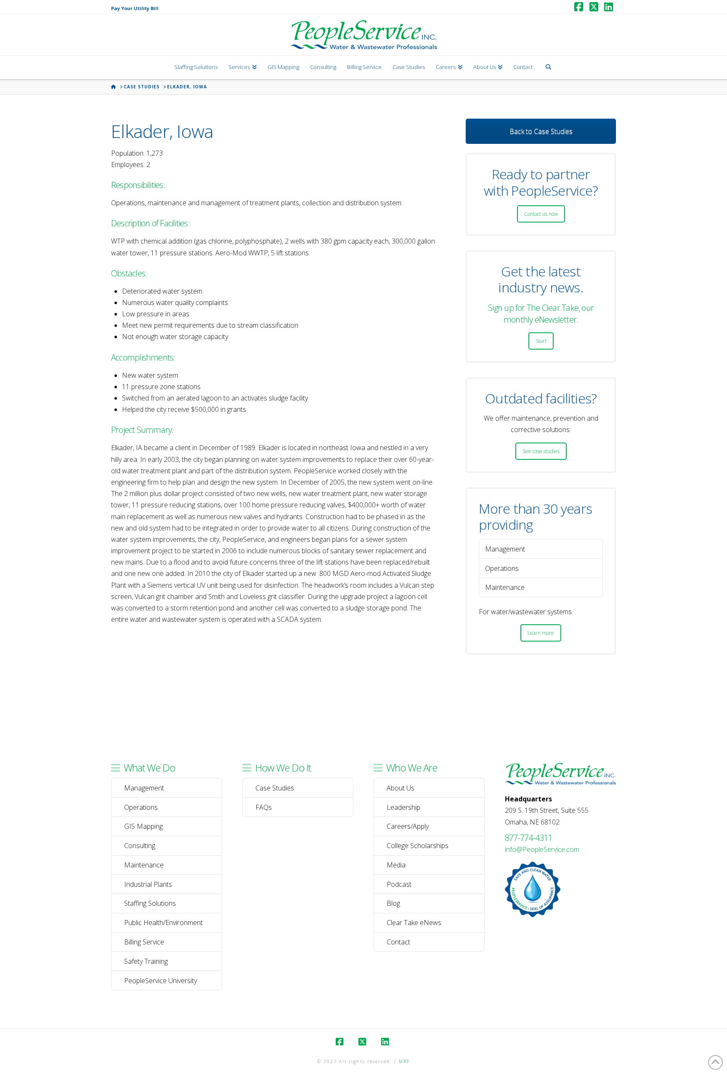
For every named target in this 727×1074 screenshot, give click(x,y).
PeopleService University (160, 980)
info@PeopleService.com (542, 849)
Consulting (139, 845)
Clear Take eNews (414, 922)
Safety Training (146, 961)
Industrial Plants (148, 884)
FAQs (263, 807)
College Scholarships (417, 845)
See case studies (541, 451)
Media (396, 865)
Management (144, 788)
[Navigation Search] (548, 67)
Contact (398, 942)
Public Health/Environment (163, 922)
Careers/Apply (408, 826)
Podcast (399, 884)
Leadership (403, 807)
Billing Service (144, 942)
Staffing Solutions (150, 903)
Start (541, 341)
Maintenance (144, 865)
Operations (141, 807)
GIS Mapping (143, 826)
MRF (404, 1061)
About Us (400, 788)
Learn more (541, 632)
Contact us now (541, 213)
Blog (393, 903)
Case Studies (274, 788)
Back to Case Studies (541, 131)
